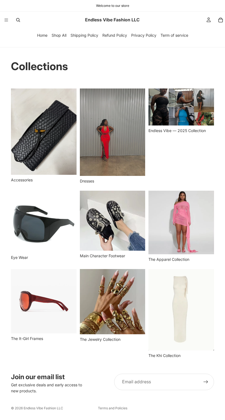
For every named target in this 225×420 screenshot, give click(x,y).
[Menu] (6, 20)
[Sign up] (206, 382)
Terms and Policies (112, 408)
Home (42, 35)
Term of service (174, 35)
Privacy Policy (143, 35)
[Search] (18, 20)
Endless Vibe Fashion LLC (43, 408)
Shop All (59, 35)
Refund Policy (114, 35)
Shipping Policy (84, 35)
